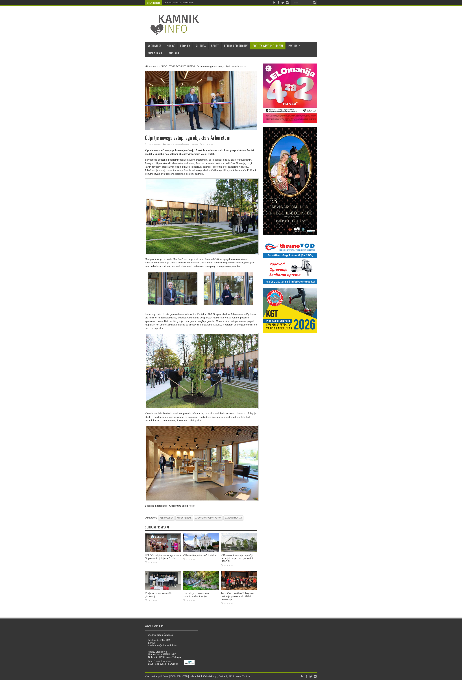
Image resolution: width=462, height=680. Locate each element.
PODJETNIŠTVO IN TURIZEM (268, 46)
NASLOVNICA (154, 46)
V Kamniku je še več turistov (200, 555)
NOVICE (171, 46)
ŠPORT (215, 46)
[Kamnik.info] (172, 33)
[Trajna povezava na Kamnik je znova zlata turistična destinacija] (201, 589)
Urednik (157, 144)
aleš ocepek (166, 518)
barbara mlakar (233, 518)
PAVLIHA (292, 46)
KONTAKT (174, 53)
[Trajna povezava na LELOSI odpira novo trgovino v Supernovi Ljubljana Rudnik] (163, 551)
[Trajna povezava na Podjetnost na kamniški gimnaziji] (163, 589)
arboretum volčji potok (208, 518)
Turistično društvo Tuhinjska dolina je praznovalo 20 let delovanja (237, 596)
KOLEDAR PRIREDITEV (236, 46)
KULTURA (200, 46)
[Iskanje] (314, 2)
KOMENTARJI (155, 53)
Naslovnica (154, 66)
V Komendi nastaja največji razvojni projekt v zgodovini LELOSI (237, 558)
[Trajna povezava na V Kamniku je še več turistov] (201, 551)
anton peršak (184, 518)
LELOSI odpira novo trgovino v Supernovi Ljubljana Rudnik (163, 557)
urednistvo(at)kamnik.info (162, 645)
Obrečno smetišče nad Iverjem (178, 2)
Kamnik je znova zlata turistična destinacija (196, 595)
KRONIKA (185, 46)
